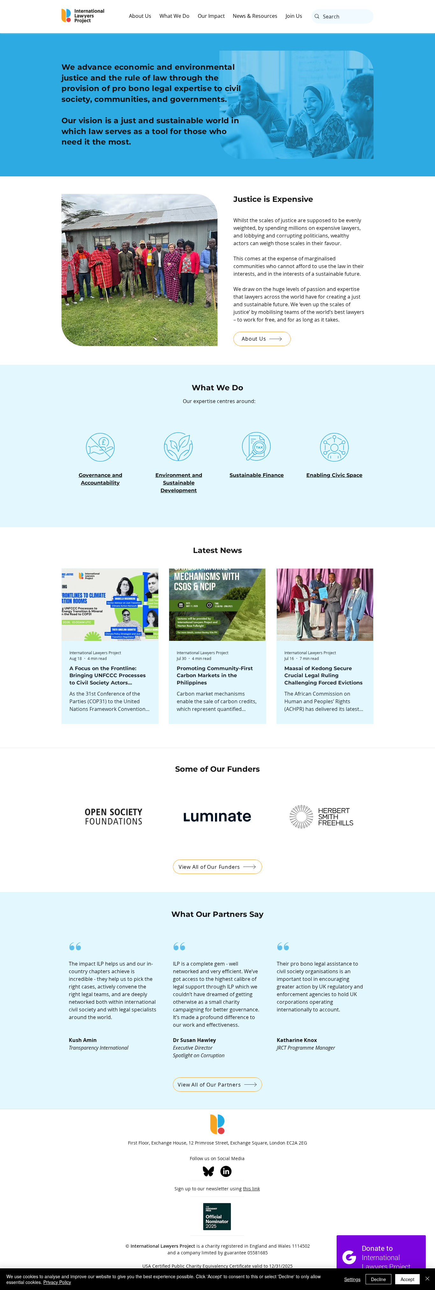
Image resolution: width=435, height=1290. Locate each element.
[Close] (427, 1279)
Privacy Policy (57, 1282)
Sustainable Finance (257, 475)
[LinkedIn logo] (226, 1171)
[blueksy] (208, 1171)
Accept (407, 1279)
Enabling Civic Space (334, 475)
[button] (144, 16)
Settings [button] (352, 1279)
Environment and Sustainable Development (178, 482)
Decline (378, 1279)
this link (251, 1189)
